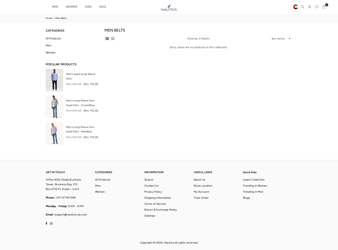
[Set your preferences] (295, 6)
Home (49, 18)
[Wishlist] (316, 6)
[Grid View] (107, 38)
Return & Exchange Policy (160, 209)
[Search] (302, 6)
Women (71, 6)
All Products (53, 38)
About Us (199, 179)
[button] (323, 6)
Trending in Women (255, 185)
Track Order (201, 197)
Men (55, 6)
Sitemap (149, 215)
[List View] (112, 38)
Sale (102, 6)
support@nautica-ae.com (70, 214)
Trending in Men (253, 191)
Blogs (246, 197)
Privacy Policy (153, 191)
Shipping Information (157, 197)
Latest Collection (254, 179)
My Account (201, 191)
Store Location (203, 185)
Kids (88, 6)
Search (149, 179)
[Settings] (309, 6)
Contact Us (151, 185)
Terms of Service (155, 204)
